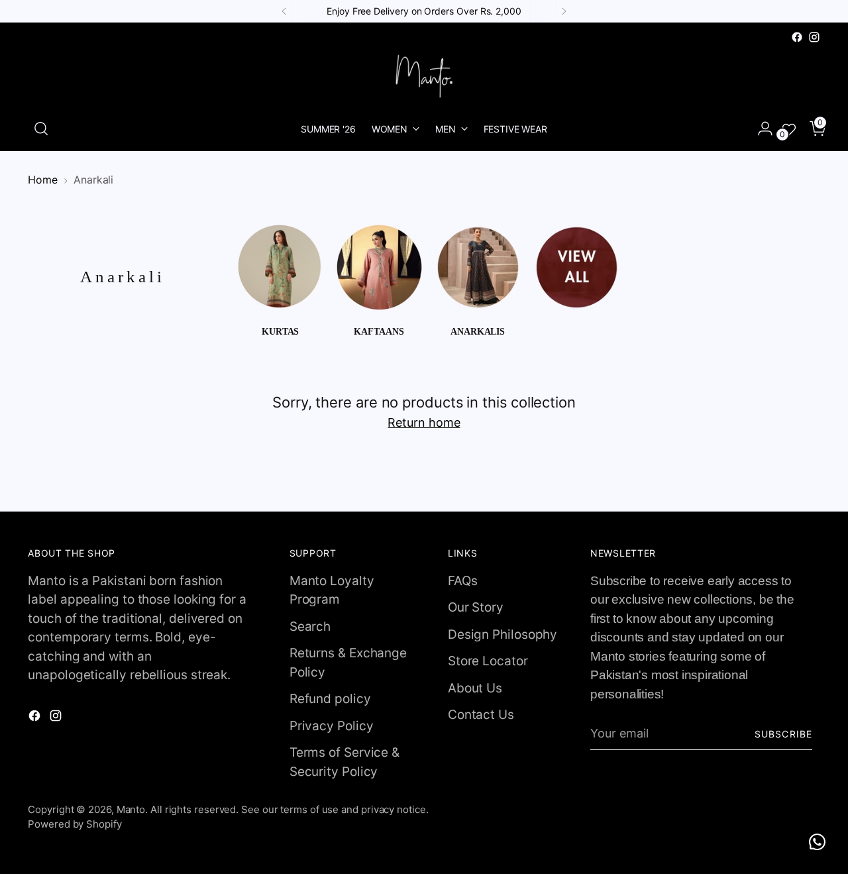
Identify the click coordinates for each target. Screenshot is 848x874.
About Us (475, 688)
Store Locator (488, 661)
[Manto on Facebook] (797, 37)
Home (43, 180)
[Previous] (284, 11)
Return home (424, 422)
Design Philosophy (502, 634)
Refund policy (330, 698)
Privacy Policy (332, 726)
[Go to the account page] (760, 128)
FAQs (463, 580)
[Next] (563, 11)
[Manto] (424, 76)
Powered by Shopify (74, 824)
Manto (131, 809)
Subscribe (783, 733)
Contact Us (481, 714)
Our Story (476, 607)
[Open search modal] (41, 128)
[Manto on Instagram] (814, 37)
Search (310, 626)
